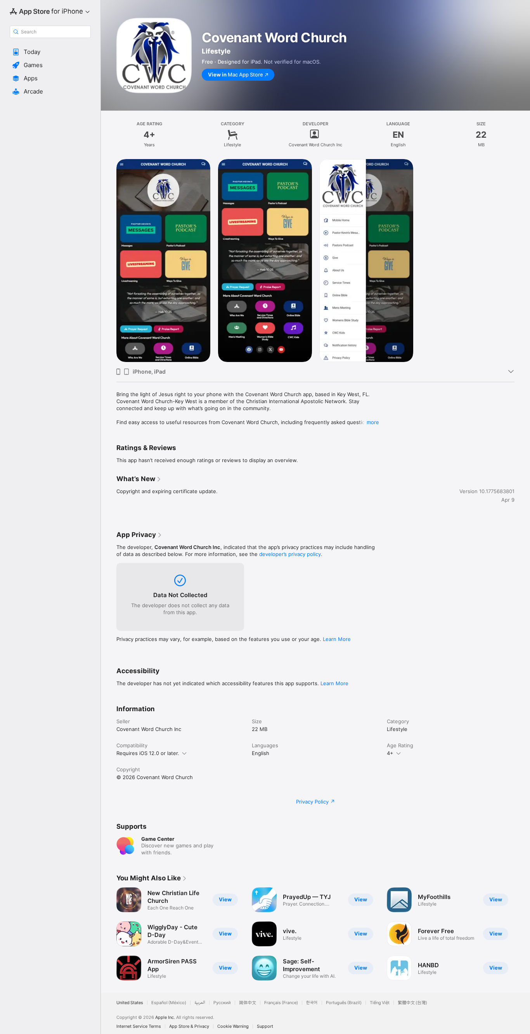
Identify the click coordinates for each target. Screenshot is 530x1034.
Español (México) (168, 1003)
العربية (199, 1003)
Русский (222, 1003)
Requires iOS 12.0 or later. (147, 753)
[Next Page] (522, 933)
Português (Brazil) (344, 1003)
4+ (390, 753)
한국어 (312, 1003)
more (373, 422)
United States (129, 1003)
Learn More (337, 639)
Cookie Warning (233, 1026)
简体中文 (247, 1003)
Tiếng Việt (380, 1003)
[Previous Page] (108, 933)
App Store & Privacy (189, 1026)
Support (265, 1026)
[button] (50, 52)
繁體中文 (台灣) (412, 1003)
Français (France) (281, 1003)
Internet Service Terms (138, 1026)
